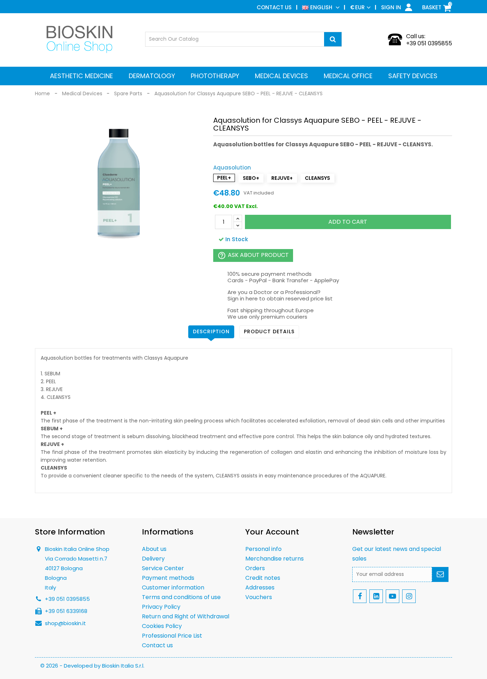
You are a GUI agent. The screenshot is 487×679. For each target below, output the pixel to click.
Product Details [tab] (269, 331)
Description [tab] (211, 331)
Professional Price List (172, 636)
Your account (272, 531)
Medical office (348, 75)
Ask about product (253, 255)
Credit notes (262, 578)
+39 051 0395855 (429, 43)
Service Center (163, 568)
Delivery (153, 558)
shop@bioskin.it (65, 623)
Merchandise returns (274, 558)
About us (154, 549)
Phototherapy (215, 75)
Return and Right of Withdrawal (185, 616)
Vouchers (258, 597)
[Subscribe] (440, 574)
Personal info (263, 549)
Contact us (274, 7)
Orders (255, 568)
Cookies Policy (162, 626)
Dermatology (152, 75)
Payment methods (168, 578)
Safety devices (412, 75)
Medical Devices (281, 75)
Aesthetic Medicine (81, 75)
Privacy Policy (161, 607)
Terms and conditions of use (181, 597)
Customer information (173, 587)
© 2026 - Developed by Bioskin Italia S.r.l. (92, 665)
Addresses (260, 587)
